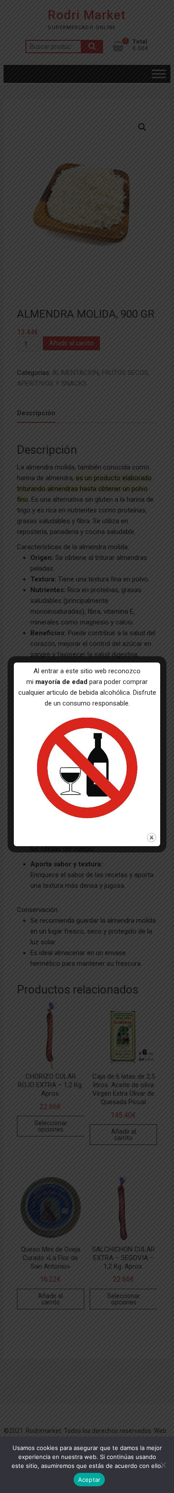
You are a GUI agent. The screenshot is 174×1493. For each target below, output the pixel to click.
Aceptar (89, 1479)
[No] (162, 1464)
